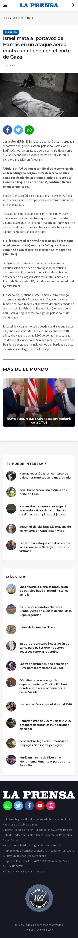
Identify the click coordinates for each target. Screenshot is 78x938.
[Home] (39, 796)
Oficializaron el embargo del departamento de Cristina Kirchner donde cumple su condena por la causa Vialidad (43, 686)
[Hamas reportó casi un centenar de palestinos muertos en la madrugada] (11, 476)
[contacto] (7, 805)
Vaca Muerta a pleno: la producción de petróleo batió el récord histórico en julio (43, 590)
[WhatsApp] (29, 130)
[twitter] (18, 130)
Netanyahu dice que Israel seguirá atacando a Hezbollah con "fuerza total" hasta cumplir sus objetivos (42, 510)
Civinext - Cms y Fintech (39, 929)
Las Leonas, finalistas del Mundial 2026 (45, 704)
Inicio (6, 17)
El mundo (18, 17)
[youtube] (40, 805)
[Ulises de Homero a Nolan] (11, 629)
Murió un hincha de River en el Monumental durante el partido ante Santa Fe (44, 761)
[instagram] (50, 805)
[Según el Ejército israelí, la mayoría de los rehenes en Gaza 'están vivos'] (11, 529)
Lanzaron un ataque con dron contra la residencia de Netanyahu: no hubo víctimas (44, 547)
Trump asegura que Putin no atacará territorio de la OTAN (39, 421)
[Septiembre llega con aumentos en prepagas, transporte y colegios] (11, 743)
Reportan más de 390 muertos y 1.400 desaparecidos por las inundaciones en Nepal (45, 724)
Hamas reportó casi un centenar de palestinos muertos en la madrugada (45, 475)
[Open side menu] (5, 5)
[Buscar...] (72, 5)
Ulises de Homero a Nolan (37, 627)
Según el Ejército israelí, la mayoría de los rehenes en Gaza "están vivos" (45, 528)
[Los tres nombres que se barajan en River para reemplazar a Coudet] (11, 666)
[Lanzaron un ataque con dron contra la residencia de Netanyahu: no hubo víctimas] (11, 545)
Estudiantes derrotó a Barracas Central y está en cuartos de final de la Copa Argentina (45, 611)
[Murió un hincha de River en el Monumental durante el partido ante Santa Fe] (11, 760)
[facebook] (7, 130)
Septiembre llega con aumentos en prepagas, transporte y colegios (43, 743)
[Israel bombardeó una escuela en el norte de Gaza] (11, 492)
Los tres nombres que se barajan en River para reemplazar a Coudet (43, 666)
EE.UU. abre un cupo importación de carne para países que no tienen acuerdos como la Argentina (44, 647)
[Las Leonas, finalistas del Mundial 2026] (11, 707)
